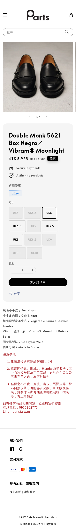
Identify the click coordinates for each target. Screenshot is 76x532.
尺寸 (11, 202)
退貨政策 (51, 524)
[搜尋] (67, 32)
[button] (5, 15)
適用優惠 (15, 185)
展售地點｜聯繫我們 (22, 492)
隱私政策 (38, 524)
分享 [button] (17, 293)
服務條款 (25, 524)
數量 (11, 263)
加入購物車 (38, 282)
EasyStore (51, 517)
